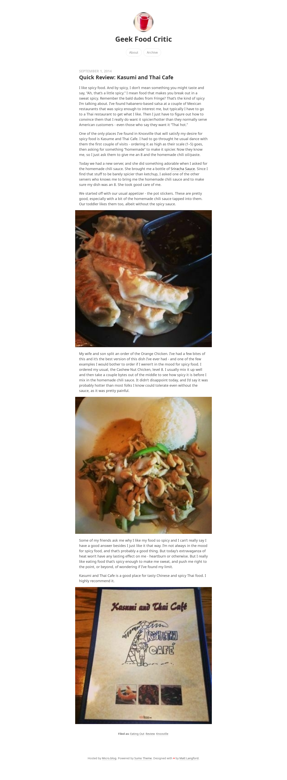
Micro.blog (109, 758)
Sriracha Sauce (183, 168)
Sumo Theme (143, 758)
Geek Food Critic (143, 39)
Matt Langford (189, 758)
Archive (152, 52)
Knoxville (162, 734)
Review (150, 734)
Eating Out (137, 734)
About (133, 52)
